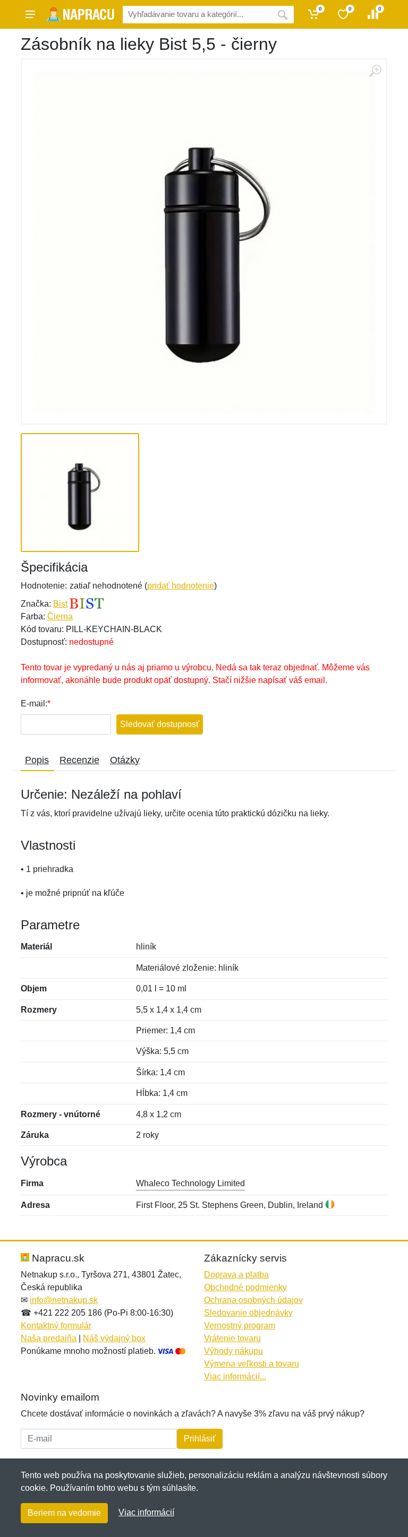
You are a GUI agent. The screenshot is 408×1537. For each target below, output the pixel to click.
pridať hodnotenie (180, 585)
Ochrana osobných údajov (253, 1300)
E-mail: (34, 703)
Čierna (60, 616)
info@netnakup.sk (64, 1300)
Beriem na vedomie (64, 1512)
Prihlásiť (200, 1438)
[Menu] (30, 14)
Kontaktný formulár (56, 1325)
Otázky (125, 760)
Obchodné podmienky (245, 1287)
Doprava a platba (236, 1274)
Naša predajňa (48, 1338)
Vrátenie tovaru (232, 1338)
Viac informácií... (235, 1376)
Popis (37, 760)
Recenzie (79, 760)
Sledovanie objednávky (248, 1312)
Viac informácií (146, 1512)
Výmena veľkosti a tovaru (251, 1363)
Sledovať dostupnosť (159, 724)
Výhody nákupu (233, 1350)
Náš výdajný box (114, 1338)
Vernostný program (239, 1325)
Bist (60, 603)
